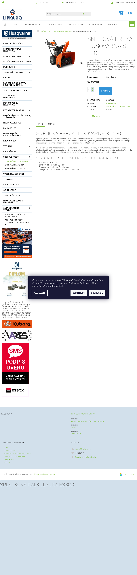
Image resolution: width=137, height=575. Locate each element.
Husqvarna (111, 103)
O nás (14, 25)
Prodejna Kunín (54, 25)
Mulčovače (9, 67)
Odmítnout (79, 293)
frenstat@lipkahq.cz (82, 449)
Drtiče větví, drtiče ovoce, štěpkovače (17, 116)
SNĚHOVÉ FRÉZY (11, 157)
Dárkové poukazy (32, 25)
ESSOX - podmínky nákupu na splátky (88, 422)
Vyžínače (8, 146)
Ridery (6, 78)
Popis (40, 124)
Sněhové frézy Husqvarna (17, 161)
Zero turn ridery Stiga (15, 90)
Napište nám (9, 459)
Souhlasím (97, 293)
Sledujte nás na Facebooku (85, 457)
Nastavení (39, 293)
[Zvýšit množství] (92, 88)
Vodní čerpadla (11, 185)
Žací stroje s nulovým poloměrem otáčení (14, 84)
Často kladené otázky (11, 209)
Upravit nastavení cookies (44, 474)
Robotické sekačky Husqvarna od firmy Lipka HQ (17, 222)
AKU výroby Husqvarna (9, 97)
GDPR (73, 428)
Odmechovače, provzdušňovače (12, 134)
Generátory (9, 190)
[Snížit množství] (92, 91)
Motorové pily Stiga (13, 110)
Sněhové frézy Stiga (14, 165)
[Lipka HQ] (12, 14)
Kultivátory (9, 151)
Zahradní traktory (13, 72)
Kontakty (112, 25)
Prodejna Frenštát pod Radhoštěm (85, 25)
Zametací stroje (11, 195)
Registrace (130, 2)
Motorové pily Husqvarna (10, 104)
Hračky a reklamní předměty (13, 202)
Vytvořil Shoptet (129, 474)
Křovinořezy (10, 141)
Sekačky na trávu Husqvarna (12, 50)
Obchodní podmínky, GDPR (83, 414)
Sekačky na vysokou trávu (17, 62)
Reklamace (76, 434)
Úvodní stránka (5, 24)
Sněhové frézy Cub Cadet (16, 169)
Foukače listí (10, 128)
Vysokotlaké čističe (13, 174)
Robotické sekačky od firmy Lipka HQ (15, 215)
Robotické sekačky (13, 44)
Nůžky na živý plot (13, 123)
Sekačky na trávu (12, 56)
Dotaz (98, 116)
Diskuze (51, 124)
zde (62, 286)
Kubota (7, 462)
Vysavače (8, 179)
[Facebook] (3, 2)
